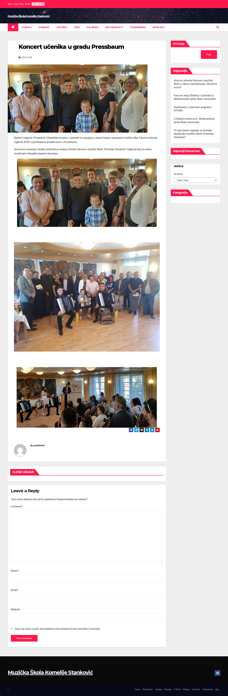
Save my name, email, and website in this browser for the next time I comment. (57, 629)
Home (137, 689)
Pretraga (178, 43)
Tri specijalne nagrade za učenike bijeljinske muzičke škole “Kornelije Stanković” (194, 134)
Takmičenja (138, 27)
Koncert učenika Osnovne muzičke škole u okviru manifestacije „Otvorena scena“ (195, 84)
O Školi (27, 27)
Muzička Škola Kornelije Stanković (29, 16)
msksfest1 (39, 445)
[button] (218, 27)
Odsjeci (61, 27)
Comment (17, 506)
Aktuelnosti (114, 27)
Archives (178, 174)
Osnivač (44, 27)
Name (15, 570)
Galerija (92, 27)
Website (15, 609)
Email (15, 590)
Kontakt (159, 27)
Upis (77, 27)
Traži (208, 54)
